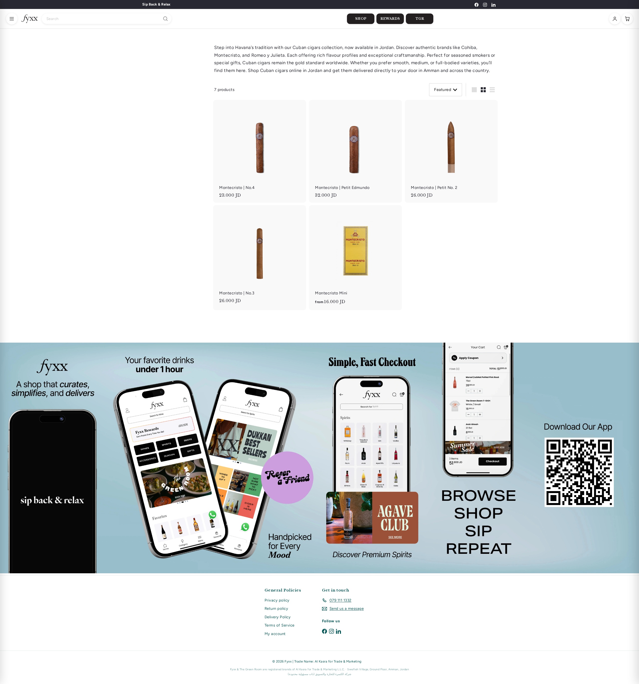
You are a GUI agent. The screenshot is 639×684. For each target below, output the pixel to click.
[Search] (165, 18)
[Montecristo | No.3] (259, 256)
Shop (360, 18)
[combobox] (106, 18)
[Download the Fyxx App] (319, 458)
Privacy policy (277, 600)
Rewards (390, 18)
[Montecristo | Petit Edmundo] (355, 151)
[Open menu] (11, 18)
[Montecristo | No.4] (259, 151)
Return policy (276, 608)
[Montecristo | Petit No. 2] (451, 151)
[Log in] (615, 18)
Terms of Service (280, 625)
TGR (420, 18)
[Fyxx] (29, 18)
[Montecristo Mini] (355, 257)
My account (275, 634)
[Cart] (627, 18)
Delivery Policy (278, 617)
